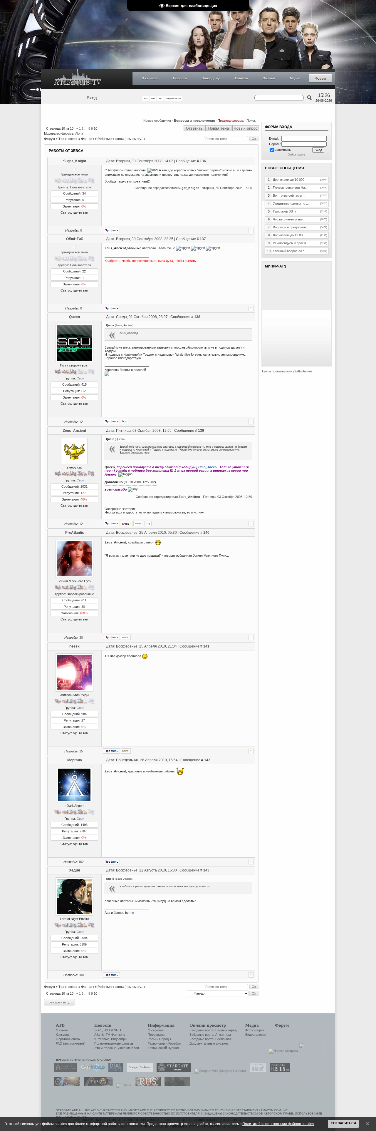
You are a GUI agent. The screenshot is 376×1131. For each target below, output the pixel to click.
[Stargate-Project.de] (256, 1071)
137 (203, 239)
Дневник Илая (128, 1048)
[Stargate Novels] (172, 1071)
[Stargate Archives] (138, 1071)
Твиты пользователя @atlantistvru (286, 371)
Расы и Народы (159, 1039)
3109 (83, 944)
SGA (107, 1030)
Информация (161, 1025)
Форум (320, 78)
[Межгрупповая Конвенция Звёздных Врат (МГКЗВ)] (65, 1085)
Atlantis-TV (102, 1034)
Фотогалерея (254, 1030)
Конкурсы (63, 1034)
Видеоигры (119, 1039)
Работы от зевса (111, 138)
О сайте (62, 1030)
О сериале (150, 78)
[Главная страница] (78, 79)
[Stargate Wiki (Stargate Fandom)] (219, 1071)
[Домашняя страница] (138, 523)
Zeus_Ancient (74, 431)
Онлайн (269, 78)
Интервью (101, 1039)
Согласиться (343, 1123)
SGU (117, 1030)
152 (81, 862)
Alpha (79, 133)
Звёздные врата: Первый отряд (212, 1030)
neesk (74, 646)
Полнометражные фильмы (114, 1043)
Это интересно (105, 1048)
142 (207, 760)
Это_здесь (207, 467)
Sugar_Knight (74, 161)
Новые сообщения (157, 120)
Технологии (156, 1043)
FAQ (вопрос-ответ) (70, 1043)
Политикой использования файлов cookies (278, 1124)
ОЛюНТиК (74, 239)
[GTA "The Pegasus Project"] (176, 1085)
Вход (92, 98)
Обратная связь (68, 1039)
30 (81, 637)
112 (83, 391)
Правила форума (231, 120)
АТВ (60, 1025)
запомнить (283, 149)
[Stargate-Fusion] (278, 1071)
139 (201, 431)
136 (203, 161)
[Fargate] (146, 1085)
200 (81, 975)
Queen (74, 317)
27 (83, 720)
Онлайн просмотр (207, 1025)
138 (197, 317)
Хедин (74, 870)
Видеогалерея (255, 1034)
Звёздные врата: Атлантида (210, 1034)
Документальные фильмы (209, 1043)
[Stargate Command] (64, 1071)
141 (206, 646)
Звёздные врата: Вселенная (210, 1039)
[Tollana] (122, 1085)
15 (81, 751)
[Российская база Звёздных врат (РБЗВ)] (97, 1085)
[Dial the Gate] (114, 1071)
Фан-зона (118, 1034)
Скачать (241, 78)
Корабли (174, 1043)
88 (83, 606)
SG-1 (98, 1030)
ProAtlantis (74, 533)
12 (81, 422)
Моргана (74, 760)
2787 (83, 831)
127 (83, 493)
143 (206, 870)
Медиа (295, 78)
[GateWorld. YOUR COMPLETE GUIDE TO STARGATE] (91, 1071)
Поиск (251, 120)
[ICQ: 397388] (148, 523)
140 (206, 533)
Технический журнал (163, 1048)
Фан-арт (87, 138)
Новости (180, 78)
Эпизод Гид (211, 78)
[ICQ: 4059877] (124, 421)
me (132, 912)
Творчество (68, 138)
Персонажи (156, 1034)
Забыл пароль (297, 154)
